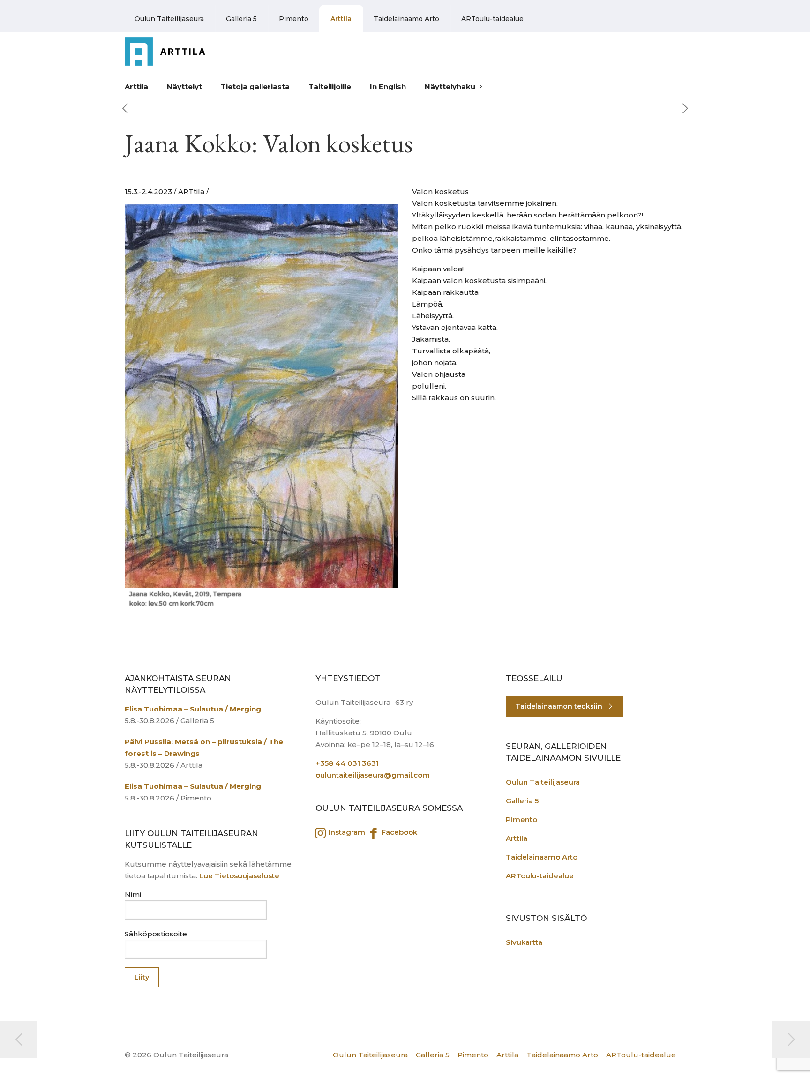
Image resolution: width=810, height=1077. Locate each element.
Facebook (398, 832)
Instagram (346, 832)
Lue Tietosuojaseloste (239, 875)
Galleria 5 (241, 19)
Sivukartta (524, 942)
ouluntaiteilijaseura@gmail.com (372, 774)
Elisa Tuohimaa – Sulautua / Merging (193, 708)
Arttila (341, 19)
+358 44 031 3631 (347, 763)
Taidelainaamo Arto (406, 19)
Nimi (133, 894)
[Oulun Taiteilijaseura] (173, 51)
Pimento (293, 19)
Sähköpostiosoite (156, 933)
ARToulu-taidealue (492, 19)
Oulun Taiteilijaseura (169, 19)
